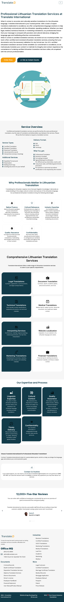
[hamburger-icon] (60, 2)
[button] (2, 511)
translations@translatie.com (40, 473)
